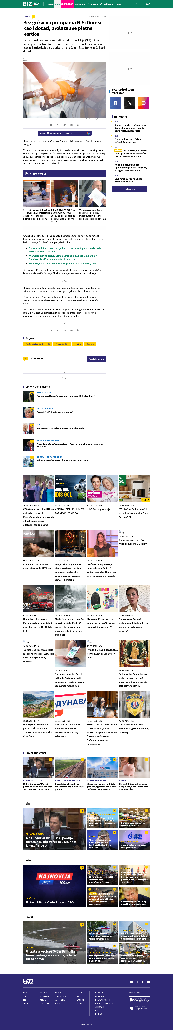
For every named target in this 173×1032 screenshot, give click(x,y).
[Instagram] (143, 103)
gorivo (78, 344)
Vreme (80, 1003)
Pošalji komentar (96, 359)
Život (25, 1003)
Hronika (30, 947)
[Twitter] (129, 103)
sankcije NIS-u (62, 344)
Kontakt (99, 1014)
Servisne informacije (100, 952)
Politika (125, 868)
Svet (39, 424)
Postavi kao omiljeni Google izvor (56, 133)
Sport (26, 996)
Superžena (44, 1003)
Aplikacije (99, 1007)
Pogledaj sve (129, 189)
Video (79, 993)
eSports (59, 993)
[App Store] (139, 1008)
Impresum (99, 996)
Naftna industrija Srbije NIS (38, 344)
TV (78, 996)
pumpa (91, 344)
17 (32, 409)
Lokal (57, 1003)
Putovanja (44, 996)
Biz (24, 1000)
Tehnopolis (60, 996)
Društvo (30, 898)
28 (32, 393)
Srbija (26, 16)
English (80, 1000)
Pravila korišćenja (104, 1000)
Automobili (60, 1000)
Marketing (100, 993)
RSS (96, 1010)
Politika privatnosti (104, 1003)
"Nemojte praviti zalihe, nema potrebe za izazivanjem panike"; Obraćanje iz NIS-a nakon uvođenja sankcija (63, 257)
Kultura (42, 1000)
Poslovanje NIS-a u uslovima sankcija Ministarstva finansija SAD (63, 263)
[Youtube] (148, 982)
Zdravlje (43, 993)
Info (25, 993)
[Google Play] (139, 999)
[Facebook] (115, 103)
